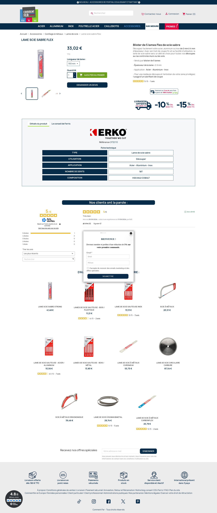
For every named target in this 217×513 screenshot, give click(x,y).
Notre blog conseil (144, 490)
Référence (104, 142)
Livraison (80, 490)
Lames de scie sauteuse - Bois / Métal (88, 364)
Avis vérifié (191, 212)
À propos (41, 490)
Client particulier (75, 493)
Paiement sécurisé (94, 490)
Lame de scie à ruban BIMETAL (108, 417)
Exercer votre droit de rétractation (176, 493)
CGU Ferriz (158, 490)
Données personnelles (57, 493)
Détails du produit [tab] (38, 123)
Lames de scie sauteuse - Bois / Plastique (89, 308)
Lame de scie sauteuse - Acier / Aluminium (49, 364)
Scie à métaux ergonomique (69, 417)
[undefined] (60, 224)
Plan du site (175, 490)
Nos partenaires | (137, 493)
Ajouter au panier (92, 74)
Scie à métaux (167, 306)
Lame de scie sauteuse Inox (128, 306)
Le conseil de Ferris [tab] (61, 123)
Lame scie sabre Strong (50, 306)
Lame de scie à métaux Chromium (128, 364)
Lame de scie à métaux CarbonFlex (147, 419)
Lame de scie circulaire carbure (168, 364)
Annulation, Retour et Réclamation (119, 490)
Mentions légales (152, 493)
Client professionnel (93, 493)
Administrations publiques (116, 493)
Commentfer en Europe (35, 493)
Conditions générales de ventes (61, 490)
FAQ (166, 490)
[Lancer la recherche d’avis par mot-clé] (73, 259)
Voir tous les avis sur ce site (48, 228)
